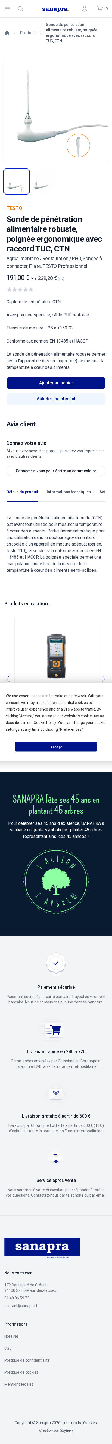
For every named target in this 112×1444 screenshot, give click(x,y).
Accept (56, 747)
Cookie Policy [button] (45, 722)
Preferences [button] (71, 729)
